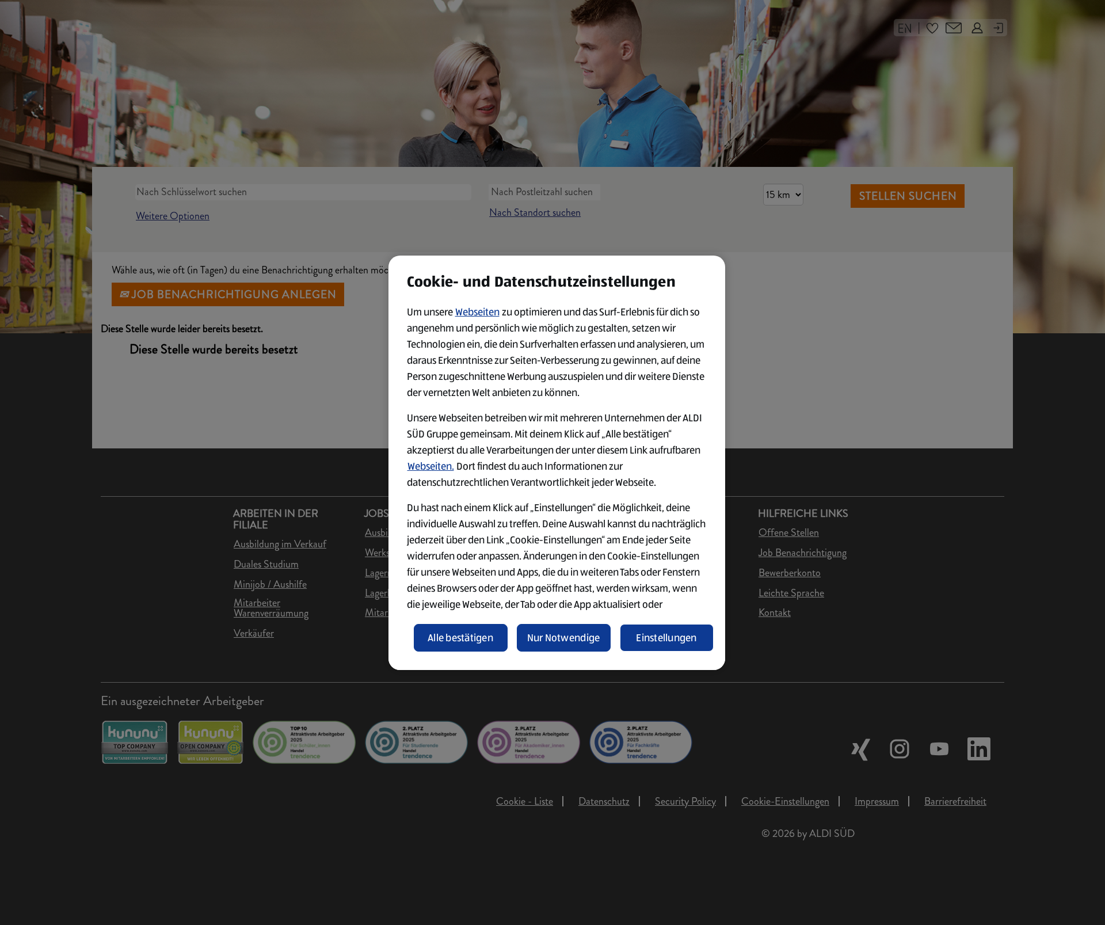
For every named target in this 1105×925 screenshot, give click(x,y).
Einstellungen (666, 637)
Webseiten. (430, 466)
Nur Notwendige (563, 637)
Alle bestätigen (460, 637)
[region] (556, 463)
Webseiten (477, 311)
